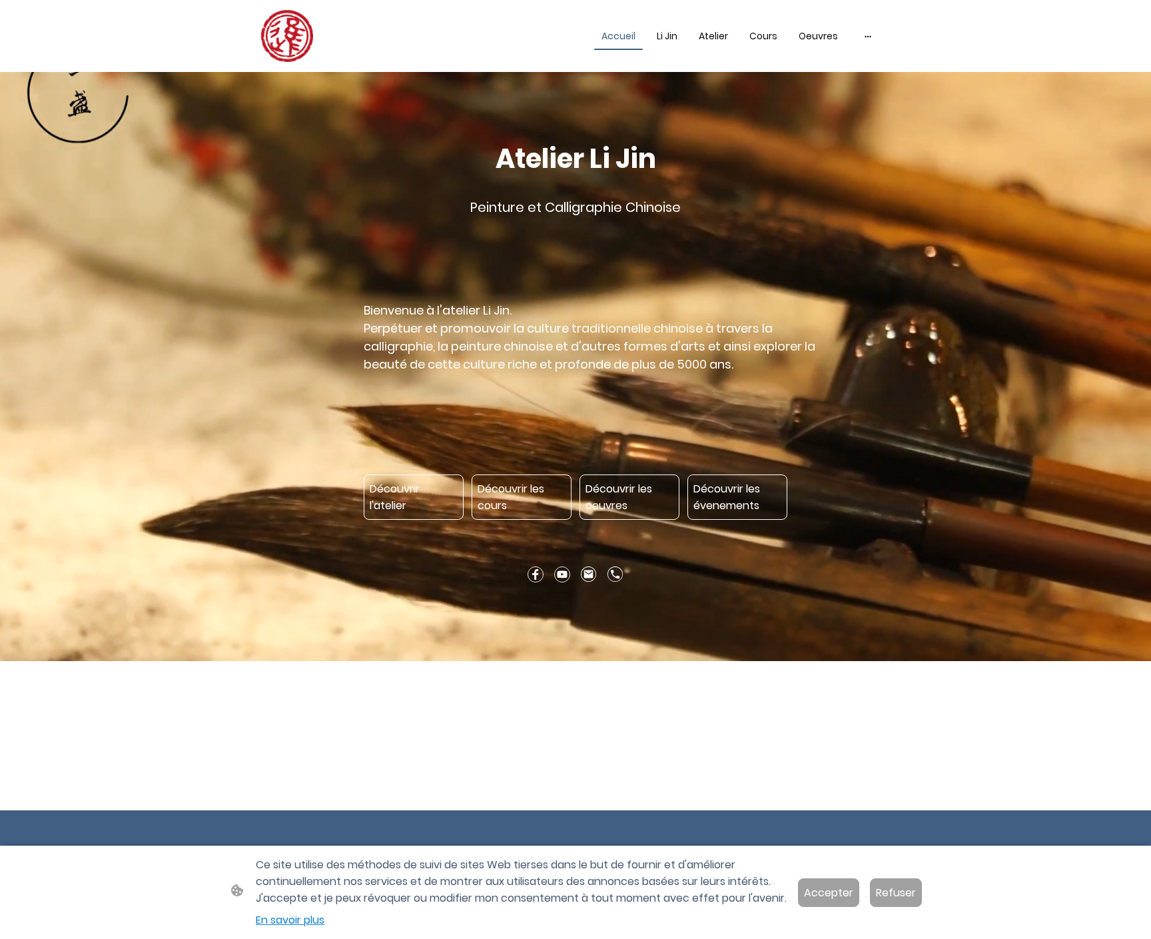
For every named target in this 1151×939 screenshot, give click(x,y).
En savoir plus (290, 920)
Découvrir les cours (511, 497)
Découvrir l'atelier (395, 497)
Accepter (828, 892)
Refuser (896, 892)
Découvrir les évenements (726, 497)
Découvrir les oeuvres (618, 497)
